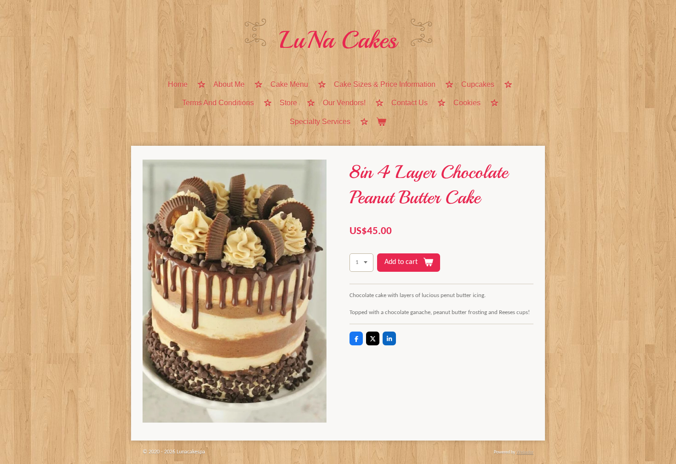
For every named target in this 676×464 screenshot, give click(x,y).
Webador (524, 452)
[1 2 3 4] (361, 262)
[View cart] (381, 122)
